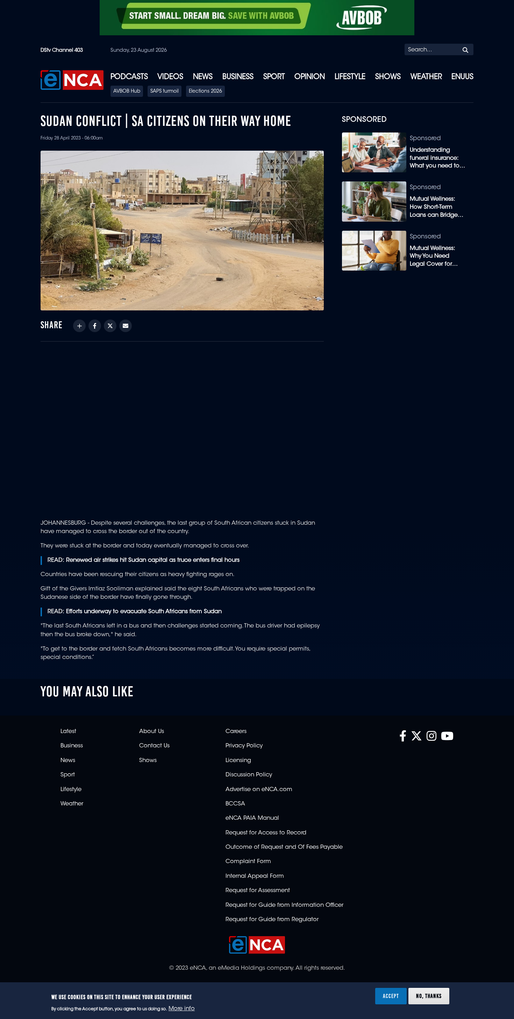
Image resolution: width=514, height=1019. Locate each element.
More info (182, 1009)
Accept (391, 995)
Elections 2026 (205, 91)
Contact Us (154, 746)
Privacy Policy (244, 746)
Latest (68, 731)
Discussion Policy (249, 775)
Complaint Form (248, 861)
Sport (274, 77)
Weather (426, 77)
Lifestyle (350, 77)
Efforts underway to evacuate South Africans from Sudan (144, 612)
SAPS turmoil (164, 91)
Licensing (238, 760)
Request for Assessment (258, 891)
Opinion (309, 77)
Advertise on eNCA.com (259, 789)
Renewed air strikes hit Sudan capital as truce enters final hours (153, 560)
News (203, 77)
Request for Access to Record (266, 833)
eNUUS (462, 77)
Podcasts (129, 77)
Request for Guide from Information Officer (284, 905)
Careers (236, 731)
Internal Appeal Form (255, 876)
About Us (151, 731)
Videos (170, 77)
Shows (388, 77)
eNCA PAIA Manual (252, 818)
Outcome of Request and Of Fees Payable (284, 847)
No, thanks (429, 995)
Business (238, 77)
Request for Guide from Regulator (272, 920)
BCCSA (235, 804)
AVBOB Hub (126, 91)
